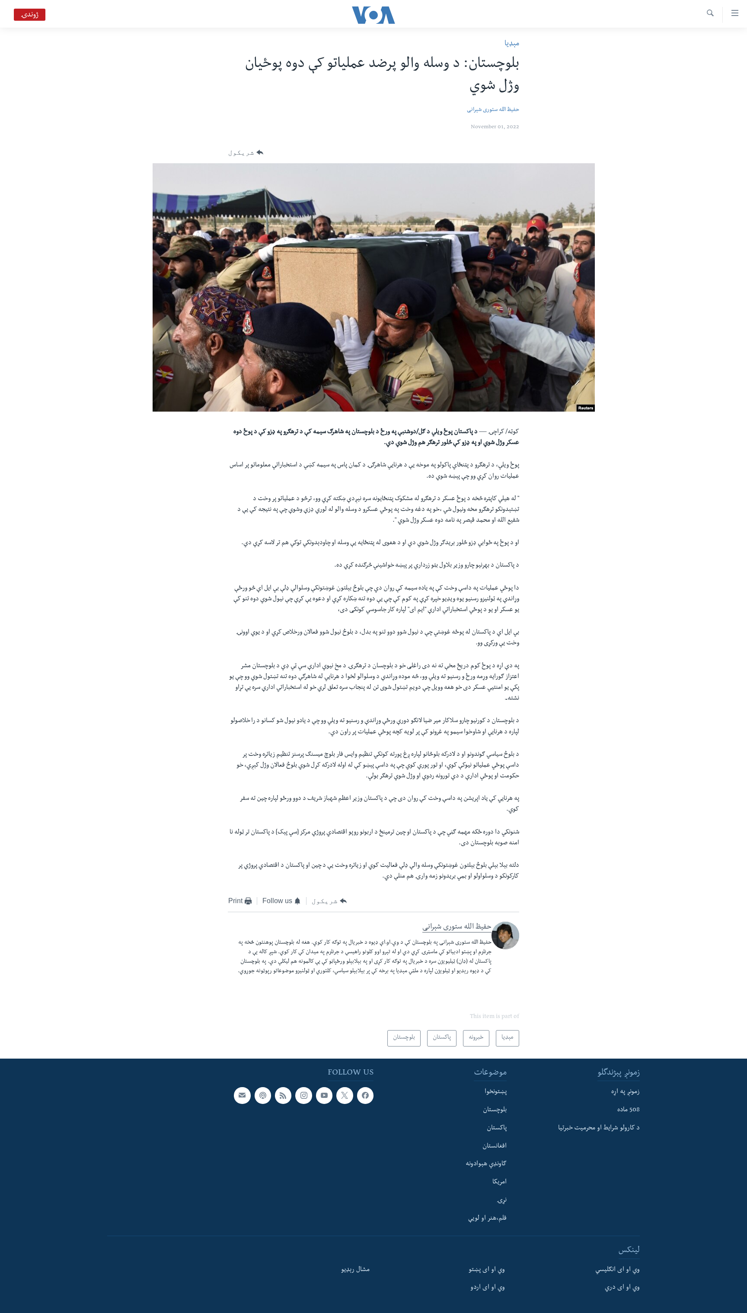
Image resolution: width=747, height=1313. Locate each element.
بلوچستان (495, 1110)
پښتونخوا (496, 1092)
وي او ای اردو (487, 1288)
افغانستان (494, 1146)
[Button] (245, 152)
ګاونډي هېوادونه (486, 1164)
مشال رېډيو (355, 1270)
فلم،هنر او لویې (487, 1218)
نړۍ (502, 1201)
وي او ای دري (622, 1288)
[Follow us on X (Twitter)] (344, 1095)
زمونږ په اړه (625, 1092)
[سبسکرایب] (242, 1095)
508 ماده (628, 1110)
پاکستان (497, 1128)
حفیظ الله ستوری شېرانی (493, 110)
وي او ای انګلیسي (617, 1270)
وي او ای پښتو (487, 1270)
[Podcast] (263, 1095)
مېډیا (511, 44)
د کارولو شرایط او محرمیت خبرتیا (599, 1128)
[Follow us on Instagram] (303, 1095)
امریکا (499, 1182)
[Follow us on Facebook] (365, 1095)
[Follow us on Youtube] (324, 1095)
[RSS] (283, 1095)
